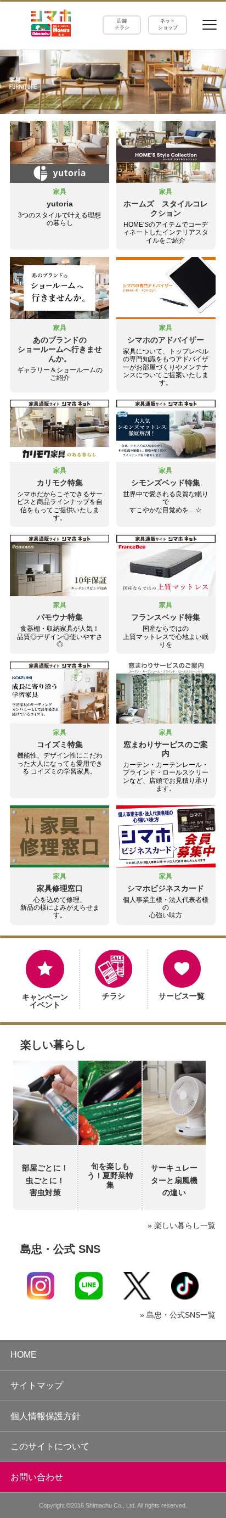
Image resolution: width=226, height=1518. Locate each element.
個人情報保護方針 (45, 1416)
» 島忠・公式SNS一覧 (178, 1314)
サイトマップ (36, 1385)
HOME (23, 1354)
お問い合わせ (36, 1477)
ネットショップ (168, 24)
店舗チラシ (122, 24)
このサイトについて (49, 1446)
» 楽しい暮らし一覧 (182, 1225)
